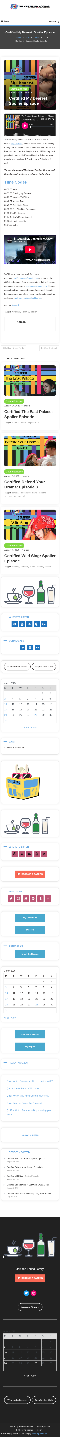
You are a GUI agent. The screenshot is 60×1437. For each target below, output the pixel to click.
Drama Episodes (18, 88)
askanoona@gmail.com (36, 286)
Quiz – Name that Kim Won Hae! (23, 1088)
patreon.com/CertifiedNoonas (28, 298)
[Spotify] (15, 624)
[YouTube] (22, 624)
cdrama (15, 493)
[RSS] (29, 624)
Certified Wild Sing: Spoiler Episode (23, 1176)
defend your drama (29, 493)
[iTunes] (37, 624)
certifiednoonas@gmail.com (25, 278)
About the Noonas (25, 1430)
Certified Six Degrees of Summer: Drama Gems (28, 1185)
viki (24, 496)
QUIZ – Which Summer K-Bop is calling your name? (29, 1112)
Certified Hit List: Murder (14, 348)
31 (5, 720)
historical (16, 312)
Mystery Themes (39, 1433)
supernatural (33, 422)
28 (35, 715)
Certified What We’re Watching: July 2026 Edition (29, 1193)
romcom (17, 496)
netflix (23, 422)
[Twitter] (11, 898)
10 (5, 704)
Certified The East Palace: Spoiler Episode (26, 1158)
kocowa (8, 496)
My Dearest (16, 143)
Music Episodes (43, 1427)
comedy (15, 567)
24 (5, 715)
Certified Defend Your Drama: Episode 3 (24, 1167)
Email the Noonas (30, 954)
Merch (39, 1430)
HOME (13, 1427)
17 (5, 709)
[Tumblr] (40, 898)
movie (32, 567)
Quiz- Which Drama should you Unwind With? (30, 1081)
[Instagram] (18, 898)
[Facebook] (48, 898)
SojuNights (30, 1046)
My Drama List (30, 917)
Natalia (28, 92)
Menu (7, 21)
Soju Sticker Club (44, 666)
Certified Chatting (48, 348)
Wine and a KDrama (30, 1034)
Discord (15, 305)
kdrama (25, 312)
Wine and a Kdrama (17, 666)
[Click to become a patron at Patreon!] (30, 874)
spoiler (34, 312)
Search (52, 21)
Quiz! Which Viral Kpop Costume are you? (28, 1095)
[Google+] (44, 624)
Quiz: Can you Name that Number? (24, 1103)
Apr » (33, 727)
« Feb (26, 727)
